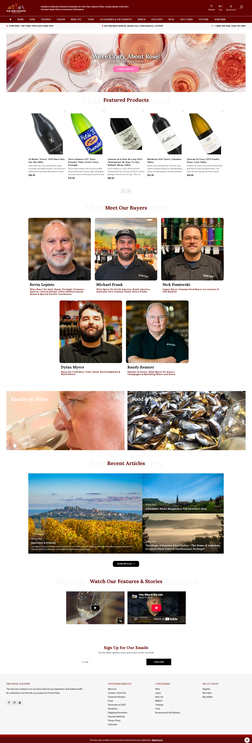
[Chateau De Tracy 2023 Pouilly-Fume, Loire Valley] (165, 134)
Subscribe (112, 724)
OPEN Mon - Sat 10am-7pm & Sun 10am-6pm (31, 26)
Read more (157, 740)
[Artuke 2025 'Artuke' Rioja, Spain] (205, 134)
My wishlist (208, 697)
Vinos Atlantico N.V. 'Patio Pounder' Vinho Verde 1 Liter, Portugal (43, 162)
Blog (171, 19)
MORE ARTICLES (124, 564)
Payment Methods (116, 716)
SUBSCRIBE (220, 19)
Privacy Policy (114, 720)
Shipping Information (117, 712)
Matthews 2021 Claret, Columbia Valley (124, 160)
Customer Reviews (116, 697)
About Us (112, 689)
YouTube (204, 19)
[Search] (241, 7)
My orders (207, 693)
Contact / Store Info (117, 693)
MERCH (158, 701)
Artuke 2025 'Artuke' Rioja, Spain (204, 159)
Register (206, 689)
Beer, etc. (76, 19)
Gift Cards (186, 19)
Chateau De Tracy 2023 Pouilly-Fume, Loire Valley (164, 160)
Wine (32, 19)
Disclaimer (113, 709)
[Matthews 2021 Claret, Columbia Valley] (125, 134)
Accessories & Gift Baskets (116, 19)
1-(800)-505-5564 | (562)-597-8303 (230, 26)
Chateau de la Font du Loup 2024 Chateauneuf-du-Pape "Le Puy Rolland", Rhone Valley (85, 162)
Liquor (61, 19)
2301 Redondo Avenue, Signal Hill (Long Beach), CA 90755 (133, 26)
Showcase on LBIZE (117, 705)
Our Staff (157, 19)
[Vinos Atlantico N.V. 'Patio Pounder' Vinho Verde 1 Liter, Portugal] (46, 134)
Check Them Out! (126, 69)
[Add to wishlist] (64, 111)
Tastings (46, 19)
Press (110, 701)
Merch (141, 19)
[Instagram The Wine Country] (14, 702)
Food (91, 19)
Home (20, 19)
